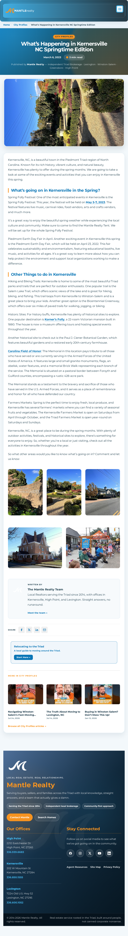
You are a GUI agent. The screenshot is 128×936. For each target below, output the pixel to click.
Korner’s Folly (54, 319)
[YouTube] (99, 853)
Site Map (95, 867)
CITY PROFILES (64, 36)
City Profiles (20, 25)
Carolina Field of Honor (24, 351)
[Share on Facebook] (21, 630)
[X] (90, 853)
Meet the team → (37, 612)
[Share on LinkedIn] (37, 630)
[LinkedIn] (109, 853)
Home (6, 25)
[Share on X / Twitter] (29, 630)
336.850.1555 (15, 877)
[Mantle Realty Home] (19, 766)
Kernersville (15, 863)
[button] (119, 9)
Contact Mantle (19, 817)
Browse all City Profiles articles (27, 726)
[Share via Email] (44, 630)
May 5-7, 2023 (95, 202)
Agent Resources (77, 867)
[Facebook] (70, 853)
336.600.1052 (15, 902)
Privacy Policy (112, 867)
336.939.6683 (15, 852)
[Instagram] (80, 853)
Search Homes (47, 817)
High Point (14, 838)
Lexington (13, 889)
